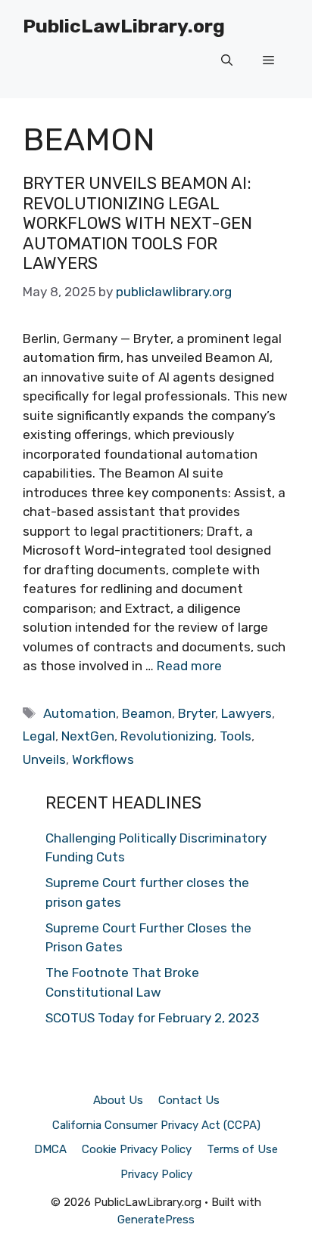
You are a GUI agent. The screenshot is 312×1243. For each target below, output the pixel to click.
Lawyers (246, 713)
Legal (39, 736)
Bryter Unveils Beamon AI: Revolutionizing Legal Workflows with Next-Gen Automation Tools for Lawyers (137, 223)
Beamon (147, 713)
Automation (79, 713)
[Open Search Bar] (227, 60)
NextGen (87, 736)
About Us (118, 1100)
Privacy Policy (156, 1174)
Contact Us (189, 1100)
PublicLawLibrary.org (124, 26)
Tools (235, 736)
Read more (189, 665)
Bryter (196, 713)
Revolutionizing (167, 736)
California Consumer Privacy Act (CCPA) (156, 1125)
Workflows (103, 759)
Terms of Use (242, 1149)
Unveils (44, 759)
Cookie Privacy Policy (137, 1149)
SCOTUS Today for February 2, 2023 (152, 1017)
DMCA (50, 1149)
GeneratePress (156, 1219)
